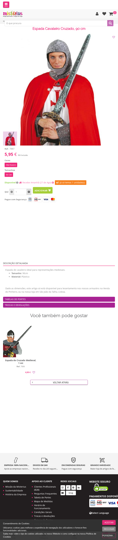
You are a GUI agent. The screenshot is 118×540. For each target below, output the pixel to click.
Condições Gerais (43, 512)
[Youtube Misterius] (63, 493)
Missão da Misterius (15, 486)
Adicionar (41, 190)
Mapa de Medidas (43, 501)
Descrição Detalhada (15, 263)
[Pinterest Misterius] (73, 487)
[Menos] (28, 192)
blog (71, 492)
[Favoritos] (103, 14)
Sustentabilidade (14, 490)
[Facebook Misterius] (68, 487)
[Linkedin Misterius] (79, 487)
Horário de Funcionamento (42, 507)
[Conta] (96, 14)
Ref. (7, 148)
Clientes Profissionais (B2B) (45, 488)
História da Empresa (15, 494)
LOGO (12, 14)
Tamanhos (10, 170)
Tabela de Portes (42, 497)
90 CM (9, 175)
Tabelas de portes (15, 299)
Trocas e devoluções (17, 305)
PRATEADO (11, 165)
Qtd (6, 191)
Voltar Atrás (61, 382)
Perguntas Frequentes (45, 493)
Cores (7, 160)
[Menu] (6, 5)
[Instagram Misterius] (63, 487)
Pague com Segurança (16, 199)
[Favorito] (114, 37)
